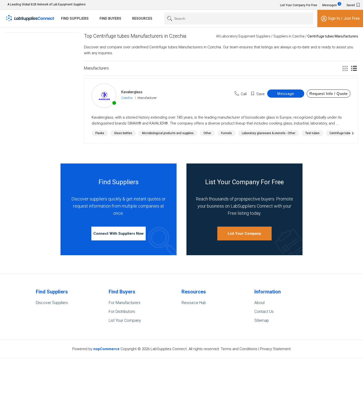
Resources (142, 18)
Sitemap (261, 320)
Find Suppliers (75, 18)
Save (260, 94)
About (259, 302)
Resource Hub (194, 302)
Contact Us (264, 311)
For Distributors (122, 311)
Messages (331, 4)
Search (168, 18)
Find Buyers (110, 18)
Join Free (351, 18)
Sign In (334, 18)
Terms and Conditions (239, 349)
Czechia (127, 98)
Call (244, 94)
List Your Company (244, 233)
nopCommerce (106, 349)
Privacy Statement (275, 349)
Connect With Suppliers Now (118, 233)
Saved (351, 5)
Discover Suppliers (52, 302)
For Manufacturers (125, 302)
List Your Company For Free (298, 5)
